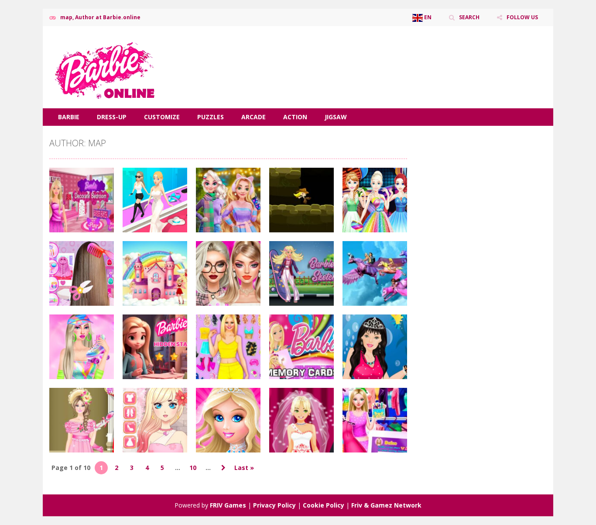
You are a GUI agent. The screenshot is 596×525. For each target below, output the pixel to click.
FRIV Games (228, 505)
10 (192, 467)
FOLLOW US (522, 17)
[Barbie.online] (103, 66)
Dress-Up (112, 117)
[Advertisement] (388, 52)
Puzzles (210, 117)
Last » (244, 467)
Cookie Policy (323, 505)
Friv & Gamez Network (386, 505)
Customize (162, 117)
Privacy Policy (274, 505)
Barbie (68, 117)
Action (295, 117)
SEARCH (469, 17)
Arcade (253, 117)
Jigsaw (336, 117)
